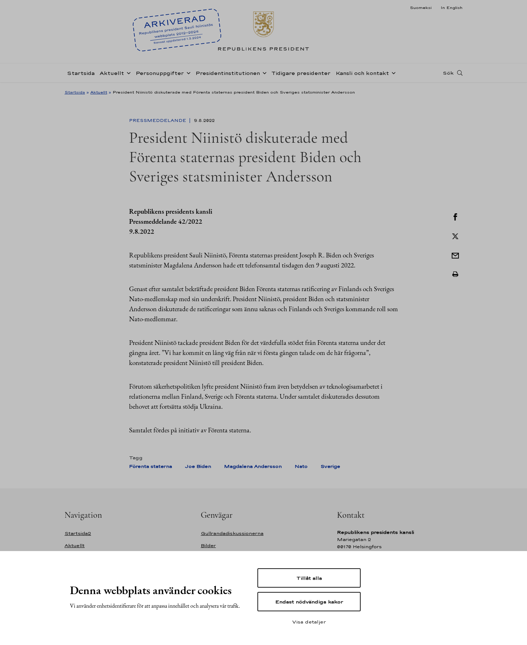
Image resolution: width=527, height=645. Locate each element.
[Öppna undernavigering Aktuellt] (127, 72)
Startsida (81, 73)
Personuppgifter (160, 73)
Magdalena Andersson (253, 466)
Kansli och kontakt (362, 73)
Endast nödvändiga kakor (309, 601)
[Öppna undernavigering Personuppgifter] (187, 72)
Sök (448, 73)
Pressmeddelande (158, 120)
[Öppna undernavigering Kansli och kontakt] (392, 72)
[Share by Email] (455, 255)
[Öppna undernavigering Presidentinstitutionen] (263, 72)
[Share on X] (455, 235)
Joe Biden (198, 466)
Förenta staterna (150, 466)
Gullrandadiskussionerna (232, 533)
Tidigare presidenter (301, 73)
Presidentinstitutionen (227, 73)
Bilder (208, 545)
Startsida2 (78, 533)
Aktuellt (112, 73)
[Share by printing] (455, 274)
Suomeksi (421, 7)
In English (451, 7)
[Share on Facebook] (455, 216)
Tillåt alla (309, 578)
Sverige (330, 466)
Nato (301, 466)
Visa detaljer (309, 621)
